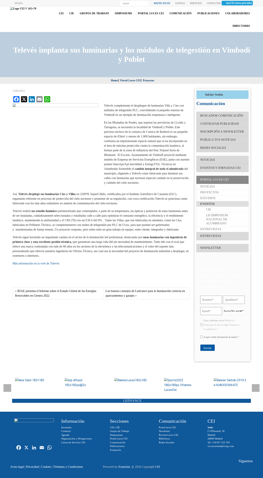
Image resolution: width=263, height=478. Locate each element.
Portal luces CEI (167, 427)
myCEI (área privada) (239, 3)
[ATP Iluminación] (82, 383)
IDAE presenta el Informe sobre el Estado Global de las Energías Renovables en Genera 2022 (55, 293)
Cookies (46, 466)
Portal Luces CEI (130, 80)
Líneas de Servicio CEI (73, 442)
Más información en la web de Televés (36, 263)
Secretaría (66, 427)
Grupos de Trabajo (119, 431)
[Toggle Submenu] (242, 180)
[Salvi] (32, 380)
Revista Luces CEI (168, 434)
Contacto (66, 431)
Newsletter (164, 431)
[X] (26, 448)
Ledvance (132, 400)
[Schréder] (181, 385)
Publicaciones (117, 446)
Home (114, 80)
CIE (118, 427)
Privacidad (32, 466)
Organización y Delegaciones (76, 438)
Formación (115, 450)
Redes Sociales (166, 442)
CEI (112, 427)
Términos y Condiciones (68, 466)
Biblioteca (164, 438)
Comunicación (117, 442)
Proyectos (148, 80)
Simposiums (116, 434)
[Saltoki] (231, 383)
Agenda (65, 434)
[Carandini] (131, 380)
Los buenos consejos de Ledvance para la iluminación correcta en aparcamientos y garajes (145, 293)
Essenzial (124, 466)
